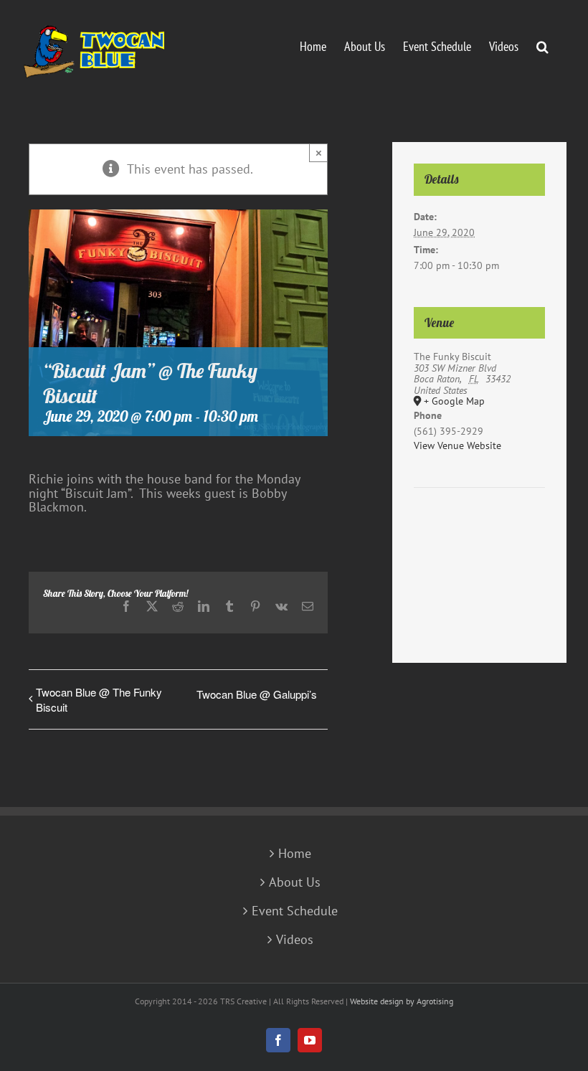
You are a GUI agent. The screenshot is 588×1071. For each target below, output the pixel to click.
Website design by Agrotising (401, 1001)
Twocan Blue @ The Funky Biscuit (99, 699)
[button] (542, 45)
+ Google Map (454, 401)
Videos (294, 940)
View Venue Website (457, 445)
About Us (295, 882)
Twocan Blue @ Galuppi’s (256, 694)
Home (294, 853)
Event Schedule (295, 911)
